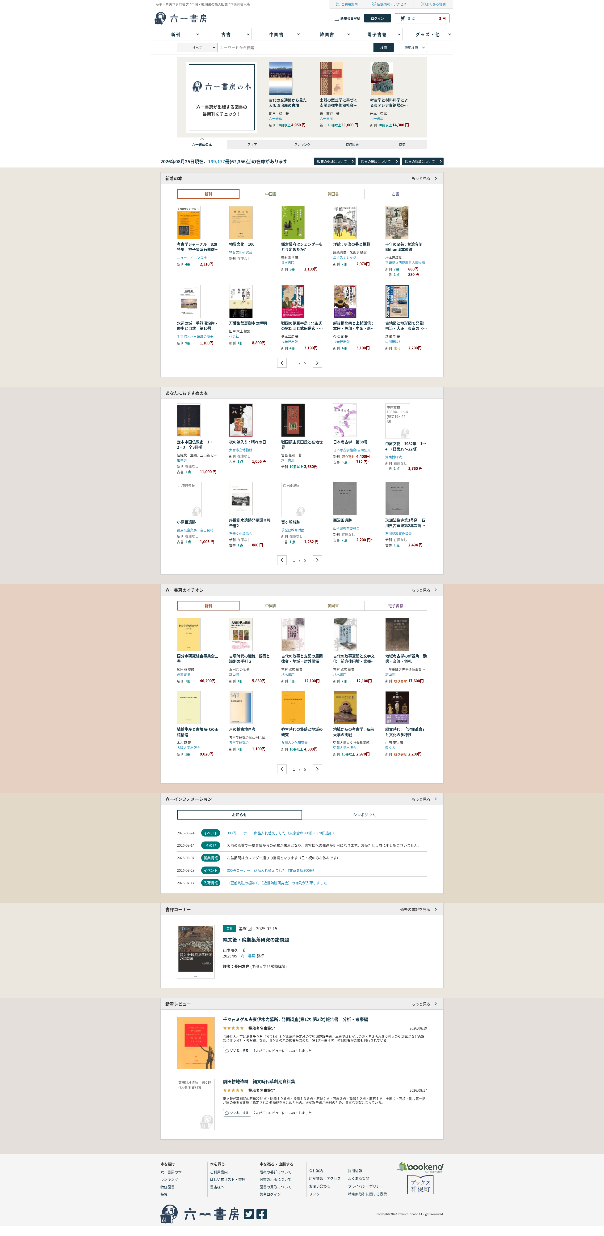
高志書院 (183, 674)
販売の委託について (332, 161)
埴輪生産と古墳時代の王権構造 (197, 731)
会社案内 (316, 1170)
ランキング (169, 1179)
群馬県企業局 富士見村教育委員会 (203, 530)
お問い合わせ (319, 1186)
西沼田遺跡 (342, 520)
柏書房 (182, 460)
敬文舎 (390, 747)
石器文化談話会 (240, 533)
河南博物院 (393, 457)
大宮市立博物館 (240, 449)
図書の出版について (376, 161)
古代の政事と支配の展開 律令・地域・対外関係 (304, 658)
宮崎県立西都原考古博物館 (405, 262)
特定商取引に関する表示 (367, 1193)
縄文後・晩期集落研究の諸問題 (256, 939)
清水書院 (287, 262)
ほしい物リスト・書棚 (227, 1179)
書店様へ (217, 1186)
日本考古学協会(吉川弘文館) (354, 449)
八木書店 (287, 674)
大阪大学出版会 (188, 747)
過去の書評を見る (415, 909)
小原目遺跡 (186, 522)
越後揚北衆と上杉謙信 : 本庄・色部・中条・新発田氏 (354, 328)
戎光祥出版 (289, 341)
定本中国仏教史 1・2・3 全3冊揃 (195, 444)
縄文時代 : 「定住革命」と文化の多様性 (405, 731)
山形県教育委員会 (346, 528)
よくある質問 (436, 4)
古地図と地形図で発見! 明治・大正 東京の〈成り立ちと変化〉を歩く (406, 328)
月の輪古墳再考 (242, 729)
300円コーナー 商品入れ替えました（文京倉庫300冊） (271, 870)
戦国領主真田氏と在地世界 (302, 444)
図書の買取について (420, 161)
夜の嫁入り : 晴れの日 (247, 442)
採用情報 (355, 1170)
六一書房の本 (171, 1171)
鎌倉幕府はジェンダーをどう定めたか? (302, 246)
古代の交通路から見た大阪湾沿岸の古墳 (288, 102)
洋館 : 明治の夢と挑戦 (351, 244)
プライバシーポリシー (365, 1186)
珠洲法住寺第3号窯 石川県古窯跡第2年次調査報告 (405, 525)
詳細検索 (411, 47)
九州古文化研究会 (294, 742)
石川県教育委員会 (398, 533)
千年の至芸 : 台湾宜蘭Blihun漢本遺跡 (403, 246)
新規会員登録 (350, 18)
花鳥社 (234, 336)
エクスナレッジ (344, 257)
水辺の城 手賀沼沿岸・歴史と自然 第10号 (197, 325)
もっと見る (420, 178)
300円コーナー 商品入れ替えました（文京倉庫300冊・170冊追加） (281, 832)
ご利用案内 (349, 4)
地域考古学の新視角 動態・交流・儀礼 (406, 658)
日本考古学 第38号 (350, 442)
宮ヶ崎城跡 (290, 522)
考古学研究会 (239, 742)
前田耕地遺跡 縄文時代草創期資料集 (259, 1081)
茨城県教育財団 (292, 530)
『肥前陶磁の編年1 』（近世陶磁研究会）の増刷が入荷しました (277, 882)
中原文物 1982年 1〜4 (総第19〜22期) (405, 446)
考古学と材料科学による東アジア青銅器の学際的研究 (389, 105)
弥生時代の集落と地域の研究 (302, 731)
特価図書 (167, 1186)
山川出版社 (393, 341)
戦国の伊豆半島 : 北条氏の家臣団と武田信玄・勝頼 (302, 328)
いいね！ (236, 1050)
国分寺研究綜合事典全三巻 (197, 658)
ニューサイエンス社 (192, 257)
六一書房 (275, 118)
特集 (164, 1194)
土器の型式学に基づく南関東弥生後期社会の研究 (338, 105)
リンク (314, 1193)
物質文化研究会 (240, 252)
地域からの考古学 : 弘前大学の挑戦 (353, 731)
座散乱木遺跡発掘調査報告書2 (250, 522)
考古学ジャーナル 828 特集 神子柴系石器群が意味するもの (199, 249)
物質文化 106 (243, 244)
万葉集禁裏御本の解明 (248, 323)
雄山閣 (234, 674)
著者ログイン (270, 1194)
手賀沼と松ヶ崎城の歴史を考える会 (203, 336)
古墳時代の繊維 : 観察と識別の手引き (249, 658)
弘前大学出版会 (344, 747)
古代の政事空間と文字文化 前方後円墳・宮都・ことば (354, 661)
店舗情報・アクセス (392, 4)
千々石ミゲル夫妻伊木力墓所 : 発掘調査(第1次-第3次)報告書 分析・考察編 (295, 1019)
